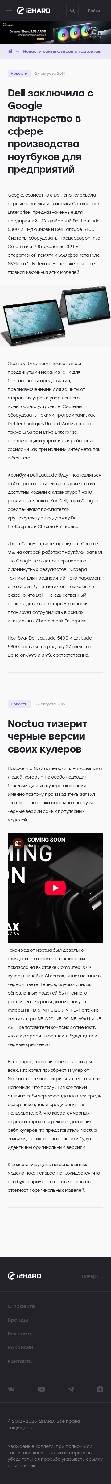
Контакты (20, 1361)
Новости (19, 73)
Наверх (90, 1276)
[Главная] (10, 51)
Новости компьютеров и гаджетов (62, 51)
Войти (94, 10)
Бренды (18, 1319)
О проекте (21, 1306)
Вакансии (20, 1347)
